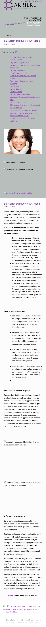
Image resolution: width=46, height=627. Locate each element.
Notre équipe (26, 609)
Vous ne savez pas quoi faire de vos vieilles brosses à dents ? (24, 114)
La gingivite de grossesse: (20, 62)
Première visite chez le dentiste (22, 57)
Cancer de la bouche (18, 102)
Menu (9, 35)
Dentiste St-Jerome (13, 612)
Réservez (12, 595)
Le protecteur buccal (17, 70)
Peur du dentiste (16, 107)
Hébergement (10, 622)
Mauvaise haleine (16, 59)
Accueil (14, 606)
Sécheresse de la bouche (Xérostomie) (25, 105)
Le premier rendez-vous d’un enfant (23, 110)
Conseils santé (16, 609)
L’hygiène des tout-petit (18, 73)
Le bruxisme (14, 86)
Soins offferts (22, 606)
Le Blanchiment (16, 91)
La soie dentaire (16, 89)
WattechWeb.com (34, 622)
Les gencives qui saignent (20, 94)
